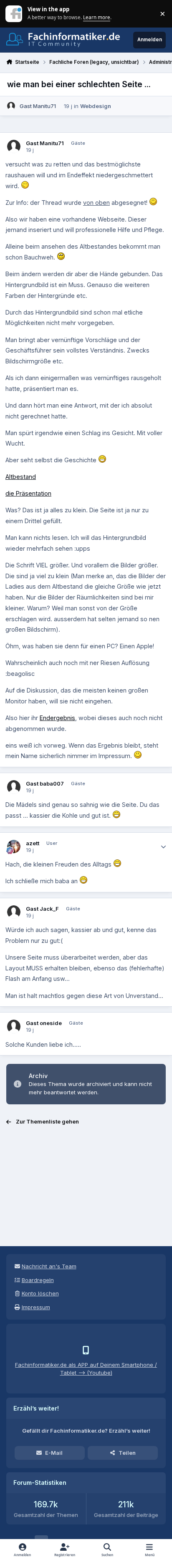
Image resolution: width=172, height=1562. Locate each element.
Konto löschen (40, 1293)
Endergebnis (57, 717)
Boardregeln (38, 1280)
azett (32, 843)
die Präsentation (28, 493)
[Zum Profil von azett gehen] (14, 847)
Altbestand (20, 476)
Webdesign (95, 106)
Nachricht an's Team (49, 1266)
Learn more (14, 13)
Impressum (36, 1307)
